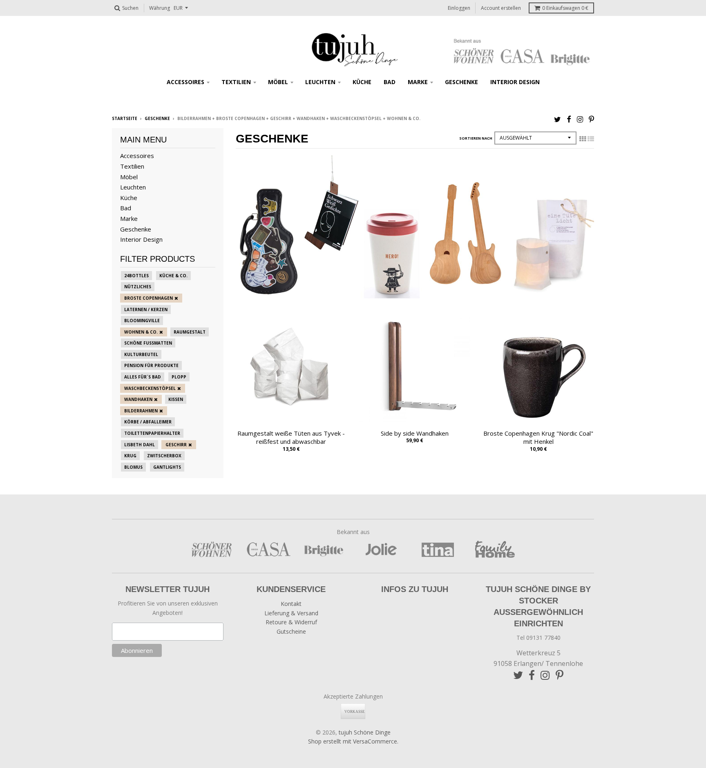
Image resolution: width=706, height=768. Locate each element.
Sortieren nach (475, 138)
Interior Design (515, 82)
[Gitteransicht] (582, 139)
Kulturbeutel (141, 354)
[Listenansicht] (591, 139)
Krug (130, 456)
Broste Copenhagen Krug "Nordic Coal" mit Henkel (538, 437)
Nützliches (137, 286)
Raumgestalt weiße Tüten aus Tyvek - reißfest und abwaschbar (291, 437)
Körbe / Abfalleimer (148, 422)
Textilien (236, 82)
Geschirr (176, 444)
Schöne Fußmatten (148, 343)
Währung (159, 7)
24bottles (136, 275)
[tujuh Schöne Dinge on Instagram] (580, 119)
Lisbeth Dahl (139, 444)
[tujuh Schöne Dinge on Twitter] (557, 119)
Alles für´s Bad (142, 377)
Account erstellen (501, 7)
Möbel (278, 82)
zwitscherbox (164, 456)
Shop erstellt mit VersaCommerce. (353, 741)
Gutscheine (291, 631)
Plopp (179, 377)
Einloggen (459, 7)
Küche (362, 82)
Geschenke (461, 82)
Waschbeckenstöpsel (150, 388)
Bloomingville (142, 320)
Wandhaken (138, 399)
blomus (133, 467)
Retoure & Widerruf (291, 622)
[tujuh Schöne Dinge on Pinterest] (591, 119)
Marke (418, 82)
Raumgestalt (190, 332)
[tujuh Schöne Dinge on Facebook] (569, 119)
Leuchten (320, 82)
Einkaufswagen (565, 7)
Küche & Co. (173, 275)
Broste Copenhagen (148, 298)
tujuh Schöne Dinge (365, 732)
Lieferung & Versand (291, 613)
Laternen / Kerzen (146, 309)
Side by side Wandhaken (415, 433)
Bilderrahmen (141, 411)
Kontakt (291, 604)
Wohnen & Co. (141, 332)
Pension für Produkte (151, 365)
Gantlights (167, 467)
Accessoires (185, 82)
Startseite (124, 118)
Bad (389, 82)
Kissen (175, 399)
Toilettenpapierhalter (152, 433)
